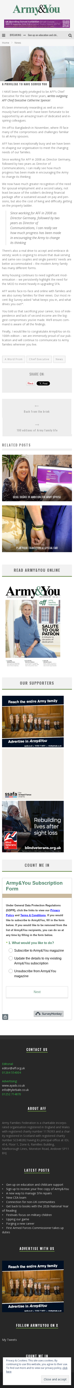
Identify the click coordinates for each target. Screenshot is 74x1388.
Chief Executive (39, 359)
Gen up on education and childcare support (49, 31)
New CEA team (16, 1197)
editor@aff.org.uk (13, 1068)
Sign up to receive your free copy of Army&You (37, 1189)
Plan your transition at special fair (37, 548)
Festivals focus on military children (29, 1215)
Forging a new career (20, 1223)
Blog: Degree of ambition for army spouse (37, 497)
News (59, 359)
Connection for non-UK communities (30, 1202)
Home (5, 43)
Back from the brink (37, 411)
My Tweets (9, 1340)
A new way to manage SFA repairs (29, 1193)
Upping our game (17, 1219)
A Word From (14, 359)
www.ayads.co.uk (13, 1085)
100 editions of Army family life (37, 430)
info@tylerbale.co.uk (15, 1090)
